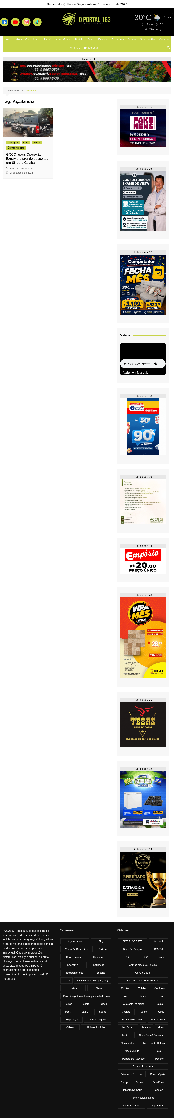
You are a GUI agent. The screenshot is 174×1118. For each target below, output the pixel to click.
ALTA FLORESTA (132, 941)
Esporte (103, 39)
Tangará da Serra (132, 1089)
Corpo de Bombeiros (76, 949)
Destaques (13, 142)
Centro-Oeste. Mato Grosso (142, 980)
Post (67, 1011)
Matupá (46, 39)
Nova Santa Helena (154, 1043)
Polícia (79, 39)
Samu (84, 1011)
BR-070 (158, 949)
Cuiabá (125, 996)
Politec (68, 1003)
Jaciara (126, 1011)
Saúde (132, 39)
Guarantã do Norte (27, 39)
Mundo (161, 1027)
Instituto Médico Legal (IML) (92, 980)
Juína (161, 1011)
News (99, 988)
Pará (158, 1050)
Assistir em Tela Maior (136, 372)
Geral (91, 39)
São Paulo (158, 1082)
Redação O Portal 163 (21, 168)
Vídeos (70, 1027)
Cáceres (143, 996)
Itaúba (159, 1003)
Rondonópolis (157, 1074)
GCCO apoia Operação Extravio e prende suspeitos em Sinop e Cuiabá (27, 158)
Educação (98, 964)
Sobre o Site (147, 39)
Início (9, 39)
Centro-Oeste (142, 972)
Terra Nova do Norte (142, 1097)
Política (103, 1003)
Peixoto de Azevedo (133, 1058)
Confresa (159, 988)
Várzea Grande (131, 1105)
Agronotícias (75, 941)
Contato (164, 39)
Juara (144, 1011)
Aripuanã (158, 941)
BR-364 (144, 957)
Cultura (103, 949)
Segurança (72, 1019)
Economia (118, 39)
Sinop (124, 1082)
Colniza (125, 988)
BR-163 (126, 957)
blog (101, 941)
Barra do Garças (132, 949)
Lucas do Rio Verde (132, 1019)
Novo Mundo (63, 39)
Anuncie (75, 47)
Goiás (161, 996)
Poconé (159, 1058)
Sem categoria (97, 1019)
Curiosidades (73, 957)
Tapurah (158, 1089)
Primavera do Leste (131, 1074)
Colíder (142, 988)
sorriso (140, 1082)
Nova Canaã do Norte (151, 1035)
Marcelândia (158, 1019)
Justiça (73, 988)
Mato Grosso (127, 1027)
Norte (125, 1035)
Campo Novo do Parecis (143, 964)
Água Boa (157, 1105)
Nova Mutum (128, 1043)
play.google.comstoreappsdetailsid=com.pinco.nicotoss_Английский (102, 996)
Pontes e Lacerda (143, 1066)
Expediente (91, 47)
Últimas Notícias (16, 147)
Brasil (161, 957)
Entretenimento (74, 972)
